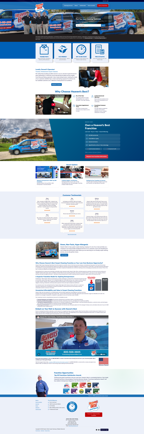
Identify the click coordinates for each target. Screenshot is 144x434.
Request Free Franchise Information (96, 156)
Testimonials (83, 5)
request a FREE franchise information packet (58, 362)
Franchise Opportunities (99, 38)
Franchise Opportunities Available (93, 414)
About (76, 5)
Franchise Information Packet (101, 395)
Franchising (38, 430)
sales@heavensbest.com (73, 425)
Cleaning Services (88, 38)
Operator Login (105, 0)
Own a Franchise (102, 5)
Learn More (64, 255)
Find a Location (91, 5)
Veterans (37, 407)
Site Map (42, 430)
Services (37, 404)
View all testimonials (72, 234)
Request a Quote (56, 84)
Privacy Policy (47, 430)
